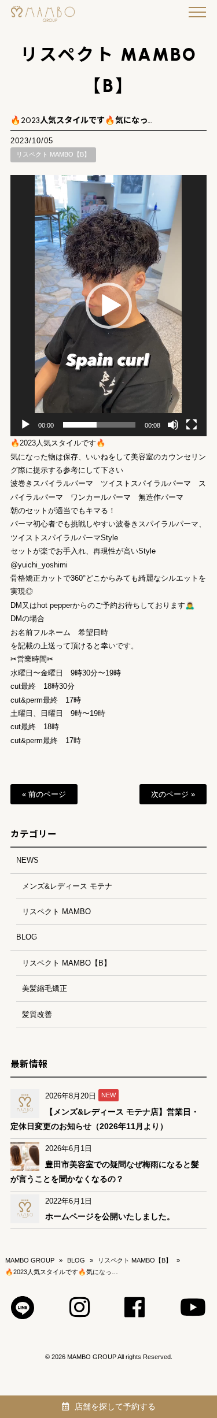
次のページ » (173, 794)
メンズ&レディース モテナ (67, 886)
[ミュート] (173, 424)
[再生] (25, 424)
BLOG (26, 937)
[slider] (99, 425)
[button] (109, 306)
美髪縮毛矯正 (44, 988)
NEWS (27, 860)
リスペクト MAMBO (56, 911)
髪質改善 (37, 1014)
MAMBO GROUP (29, 1260)
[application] (108, 305)
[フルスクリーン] (191, 424)
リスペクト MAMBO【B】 (53, 154)
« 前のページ (44, 794)
